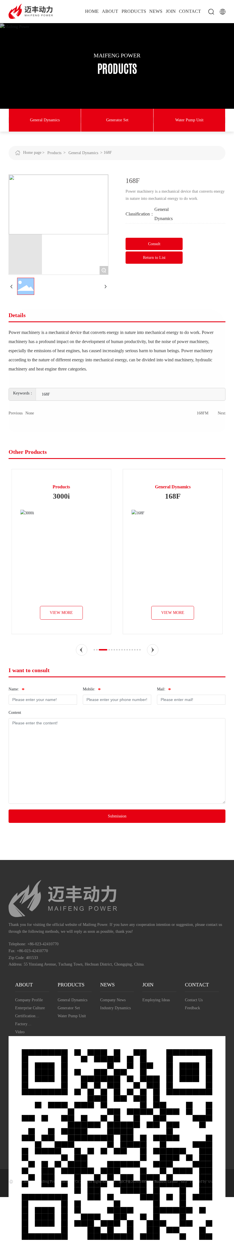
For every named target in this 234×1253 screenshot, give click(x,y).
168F (173, 496)
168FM (202, 413)
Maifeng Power (117, 55)
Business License (166, 1182)
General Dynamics (45, 120)
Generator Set (117, 120)
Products (54, 153)
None (29, 413)
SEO (184, 1182)
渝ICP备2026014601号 (135, 1182)
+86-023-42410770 (42, 944)
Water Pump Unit (189, 120)
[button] (81, 650)
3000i (61, 496)
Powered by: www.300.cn (207, 1182)
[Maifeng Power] (31, 11)
